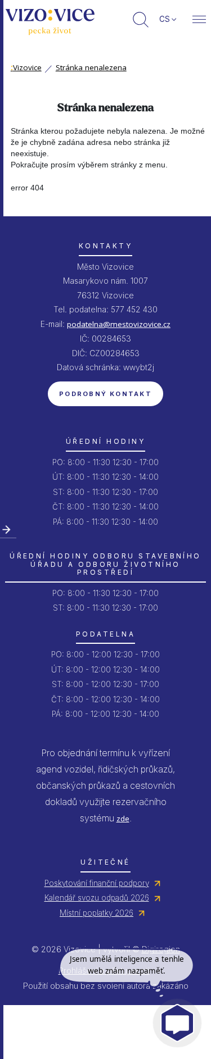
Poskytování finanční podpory (96, 883)
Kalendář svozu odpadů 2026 (96, 897)
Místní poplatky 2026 (96, 912)
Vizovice (26, 67)
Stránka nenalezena (91, 67)
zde (122, 818)
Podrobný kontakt (105, 394)
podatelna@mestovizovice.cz (118, 324)
